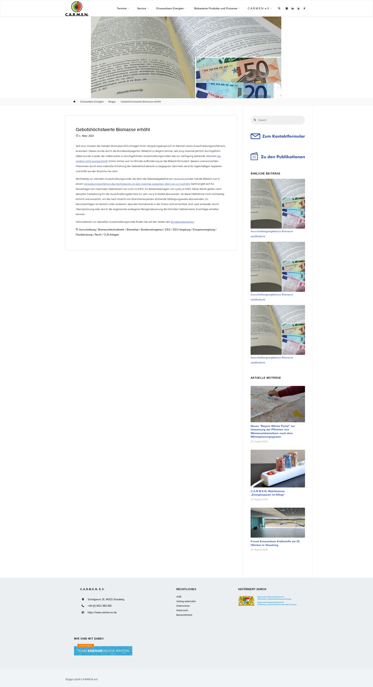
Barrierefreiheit (184, 615)
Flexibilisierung (84, 234)
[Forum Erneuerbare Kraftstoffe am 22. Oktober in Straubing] (278, 523)
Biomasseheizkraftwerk (111, 229)
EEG (168, 229)
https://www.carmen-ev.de (102, 612)
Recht (98, 234)
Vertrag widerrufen (186, 601)
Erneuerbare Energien (92, 101)
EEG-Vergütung (181, 229)
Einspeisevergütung (204, 229)
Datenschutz (183, 606)
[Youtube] (298, 8)
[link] (279, 8)
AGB (178, 596)
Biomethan (133, 229)
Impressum (182, 610)
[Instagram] (286, 8)
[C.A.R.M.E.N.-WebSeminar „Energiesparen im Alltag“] (278, 468)
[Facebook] (304, 8)
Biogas (112, 101)
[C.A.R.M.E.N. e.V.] (76, 8)
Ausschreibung (87, 229)
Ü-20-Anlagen (111, 234)
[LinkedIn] (292, 8)
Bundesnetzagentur (182, 221)
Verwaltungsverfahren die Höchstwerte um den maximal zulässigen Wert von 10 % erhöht (137, 183)
